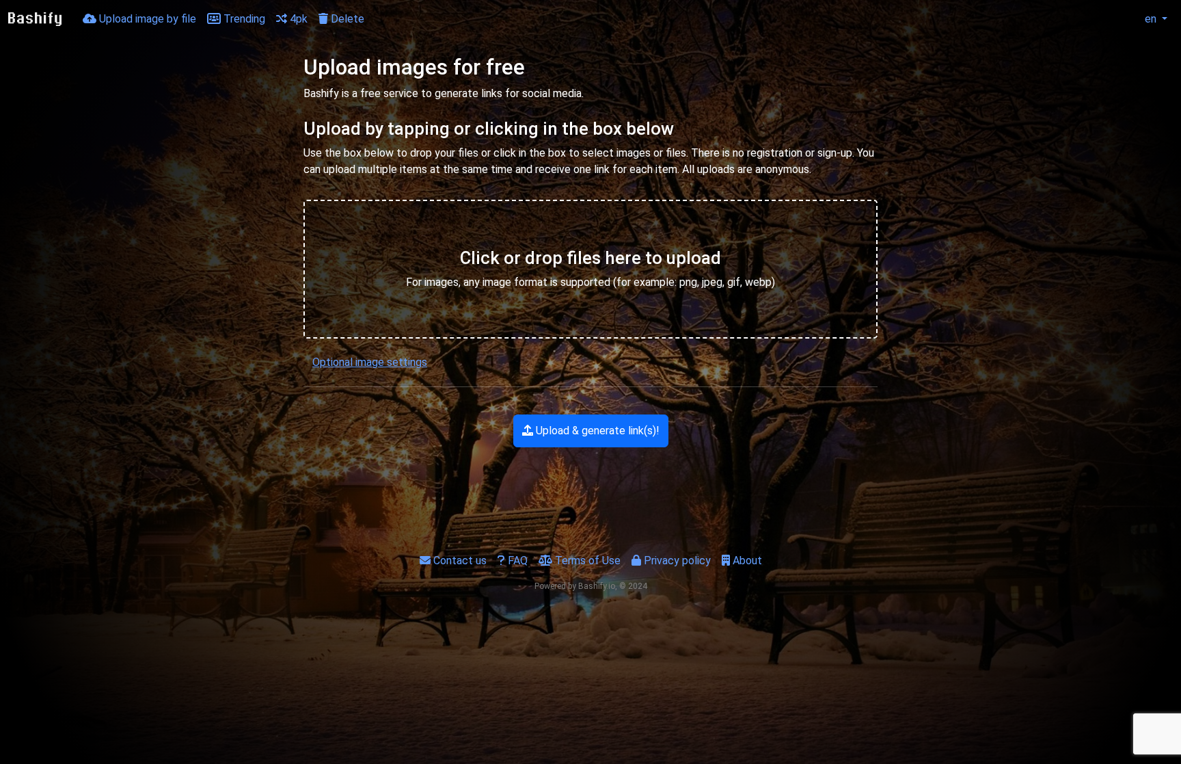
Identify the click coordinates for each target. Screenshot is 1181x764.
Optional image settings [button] (369, 362)
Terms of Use (586, 560)
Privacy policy (676, 560)
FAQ (516, 560)
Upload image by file (146, 18)
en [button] (1150, 18)
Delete (346, 18)
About (746, 560)
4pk (297, 18)
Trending (243, 18)
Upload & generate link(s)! (596, 430)
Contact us (459, 560)
